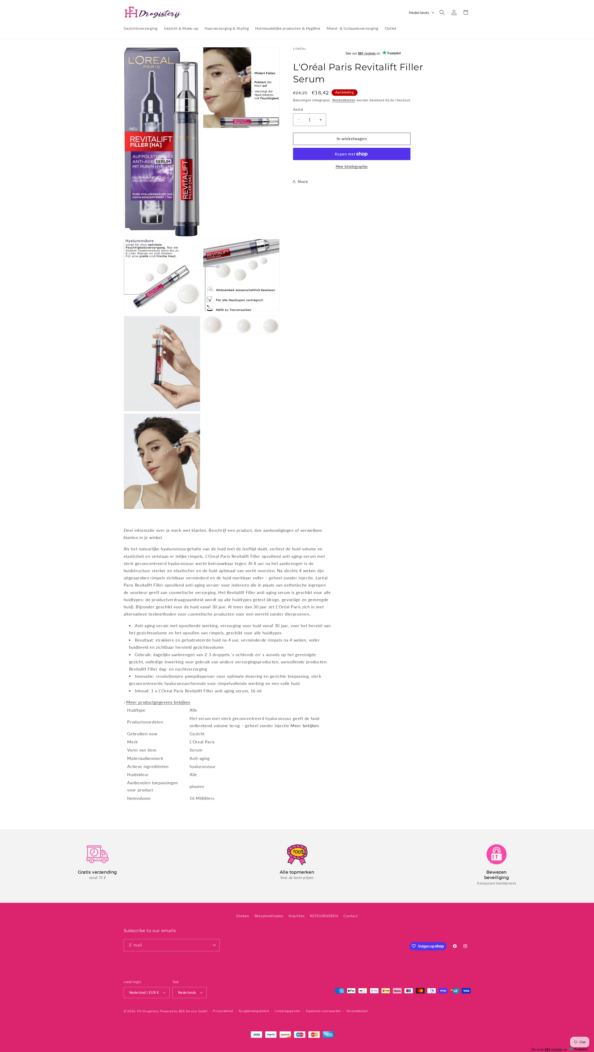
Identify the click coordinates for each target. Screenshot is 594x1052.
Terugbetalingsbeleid (253, 1011)
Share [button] (303, 181)
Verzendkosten (343, 100)
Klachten (297, 915)
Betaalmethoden (269, 915)
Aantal (298, 109)
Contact (350, 915)
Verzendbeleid (357, 1011)
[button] (442, 12)
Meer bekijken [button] (305, 725)
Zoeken (242, 915)
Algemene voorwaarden (323, 1011)
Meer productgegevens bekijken (158, 702)
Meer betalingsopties (352, 167)
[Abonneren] (214, 945)
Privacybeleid (223, 1011)
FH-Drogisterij (148, 1011)
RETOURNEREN (324, 915)
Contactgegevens (287, 1011)
